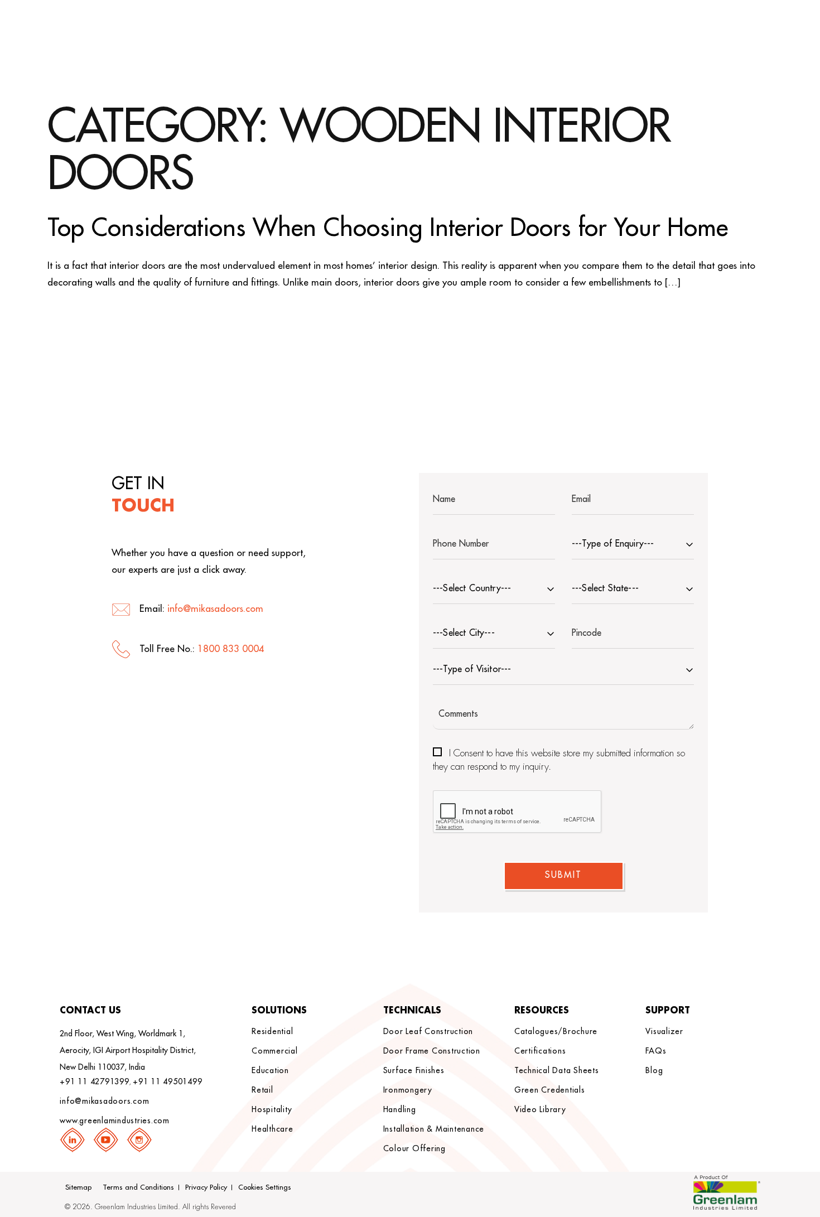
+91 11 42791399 (94, 1081)
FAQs (655, 1051)
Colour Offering (414, 1148)
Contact (711, 27)
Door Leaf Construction (428, 1031)
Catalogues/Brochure (555, 1031)
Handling (399, 1109)
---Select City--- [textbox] (464, 633)
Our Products (635, 27)
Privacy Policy (206, 1187)
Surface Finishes (414, 1070)
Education (270, 1070)
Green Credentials (549, 1090)
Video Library (540, 1109)
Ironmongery (407, 1090)
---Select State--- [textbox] (605, 588)
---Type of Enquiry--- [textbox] (613, 543)
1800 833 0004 (230, 649)
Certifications (540, 1051)
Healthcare (272, 1129)
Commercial (275, 1051)
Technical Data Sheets (556, 1070)
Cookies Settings (264, 1187)
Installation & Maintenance (434, 1129)
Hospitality (272, 1109)
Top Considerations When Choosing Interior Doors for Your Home (387, 228)
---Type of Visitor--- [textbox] (472, 669)
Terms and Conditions (138, 1187)
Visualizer (664, 1031)
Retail (262, 1090)
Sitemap (78, 1187)
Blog (654, 1070)
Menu (758, 27)
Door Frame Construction (431, 1051)
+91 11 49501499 (167, 1081)
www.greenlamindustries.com (115, 1120)
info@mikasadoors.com (215, 609)
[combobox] (633, 545)
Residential (272, 1031)
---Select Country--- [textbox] (472, 588)
